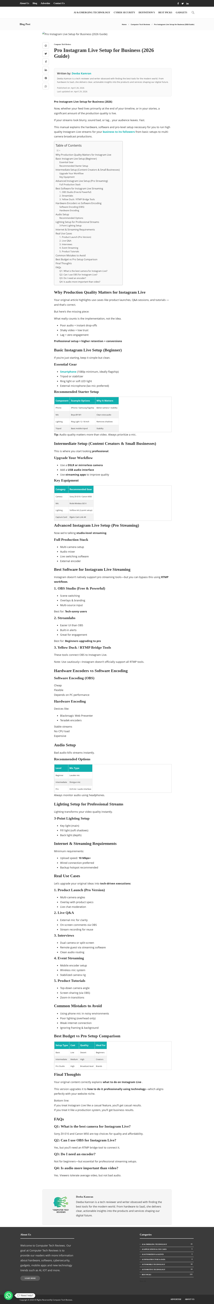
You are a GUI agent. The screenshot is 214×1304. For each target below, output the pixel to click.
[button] (8, 1295)
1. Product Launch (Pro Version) (75, 237)
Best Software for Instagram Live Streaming (79, 188)
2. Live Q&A (65, 240)
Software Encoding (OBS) (71, 206)
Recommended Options (71, 217)
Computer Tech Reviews (140, 24)
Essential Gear (66, 162)
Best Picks (165, 12)
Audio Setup (62, 214)
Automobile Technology (167, 1264)
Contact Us (59, 3)
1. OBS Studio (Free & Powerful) (75, 192)
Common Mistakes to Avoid (71, 255)
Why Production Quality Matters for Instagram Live (83, 154)
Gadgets (181, 12)
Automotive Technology (167, 1269)
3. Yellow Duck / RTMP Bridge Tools (77, 199)
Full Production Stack (70, 184)
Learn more (30, 1278)
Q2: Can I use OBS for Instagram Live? (78, 274)
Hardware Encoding (69, 210)
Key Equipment (67, 176)
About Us (24, 3)
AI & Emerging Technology (92, 12)
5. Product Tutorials (69, 251)
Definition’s (147, 12)
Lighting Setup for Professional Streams (77, 222)
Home (124, 24)
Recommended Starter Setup (73, 165)
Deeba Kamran (81, 73)
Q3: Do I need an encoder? (72, 278)
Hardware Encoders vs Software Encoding (78, 203)
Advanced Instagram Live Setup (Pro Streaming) (82, 181)
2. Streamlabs (66, 195)
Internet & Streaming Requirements (75, 229)
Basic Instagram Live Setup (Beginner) (76, 158)
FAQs (58, 267)
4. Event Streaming (68, 247)
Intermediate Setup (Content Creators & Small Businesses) (88, 169)
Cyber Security (124, 12)
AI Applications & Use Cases (167, 1249)
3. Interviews (65, 244)
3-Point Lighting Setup (70, 225)
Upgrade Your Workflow (71, 173)
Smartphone (68, 371)
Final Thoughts (64, 263)
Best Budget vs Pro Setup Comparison (76, 259)
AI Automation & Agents (167, 1254)
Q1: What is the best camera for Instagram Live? (83, 270)
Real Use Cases (64, 233)
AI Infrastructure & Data (167, 1259)
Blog (35, 3)
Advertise (45, 3)
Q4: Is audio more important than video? (79, 281)
